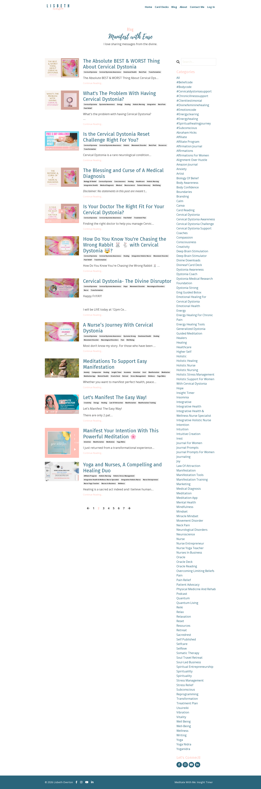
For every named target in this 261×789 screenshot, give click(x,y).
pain (122, 340)
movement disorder (139, 145)
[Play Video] (47, 412)
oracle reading (186, 566)
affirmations (184, 151)
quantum (183, 598)
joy (178, 461)
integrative (151, 104)
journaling (183, 457)
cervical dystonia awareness (110, 72)
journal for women (189, 443)
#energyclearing (187, 114)
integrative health (91, 185)
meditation (166, 372)
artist (180, 173)
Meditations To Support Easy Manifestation (115, 364)
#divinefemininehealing (192, 105)
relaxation (183, 616)
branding (182, 196)
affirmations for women (192, 155)
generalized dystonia (190, 329)
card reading (185, 210)
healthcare (140, 181)
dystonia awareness (107, 104)
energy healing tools (190, 324)
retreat (125, 376)
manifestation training (147, 403)
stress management (138, 376)
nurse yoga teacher (91, 483)
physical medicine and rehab (196, 589)
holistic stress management (123, 476)
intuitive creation (188, 434)
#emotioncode (186, 110)
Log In (211, 7)
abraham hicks (186, 132)
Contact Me (197, 7)
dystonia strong (130, 336)
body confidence (187, 187)
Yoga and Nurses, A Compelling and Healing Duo (122, 468)
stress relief (184, 685)
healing (127, 104)
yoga (179, 740)
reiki (179, 607)
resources (163, 145)
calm (179, 201)
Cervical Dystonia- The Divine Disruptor (127, 281)
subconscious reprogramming (187, 692)
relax (180, 612)
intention (136, 372)
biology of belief (90, 181)
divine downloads (188, 260)
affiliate (181, 137)
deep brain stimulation (192, 251)
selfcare (181, 644)
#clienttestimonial (189, 100)
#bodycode (184, 87)
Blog (174, 7)
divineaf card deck (189, 265)
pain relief (88, 108)
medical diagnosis (107, 185)
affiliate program (90, 476)
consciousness (119, 181)
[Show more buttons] (76, 148)
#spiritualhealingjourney (193, 123)
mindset (119, 185)
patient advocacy (143, 185)
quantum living (187, 603)
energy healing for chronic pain (194, 317)
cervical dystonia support (194, 228)
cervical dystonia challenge (195, 224)
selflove (181, 648)
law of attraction (116, 403)
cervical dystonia (90, 72)
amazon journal (187, 164)
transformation (155, 72)
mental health (103, 376)
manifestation (154, 372)
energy (119, 104)
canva (180, 205)
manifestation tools (189, 475)
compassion (96, 372)
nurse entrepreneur (150, 480)
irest (144, 372)
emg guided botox (188, 292)
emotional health (130, 72)
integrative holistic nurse (141, 256)
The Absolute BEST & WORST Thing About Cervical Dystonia (121, 64)
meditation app (89, 376)
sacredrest (183, 635)
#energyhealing (187, 119)
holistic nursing (139, 104)
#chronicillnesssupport (192, 96)
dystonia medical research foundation (194, 281)
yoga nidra (161, 376)
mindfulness (184, 507)
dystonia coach (186, 274)
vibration (182, 712)
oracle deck (115, 376)
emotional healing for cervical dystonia (191, 299)
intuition (182, 429)
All (178, 78)
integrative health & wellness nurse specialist (101, 480)
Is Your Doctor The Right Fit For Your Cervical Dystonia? (123, 209)
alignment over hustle (191, 160)
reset (180, 621)
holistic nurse (185, 365)
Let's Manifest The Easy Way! (115, 397)
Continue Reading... (92, 83)
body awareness (187, 183)
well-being (183, 726)
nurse (86, 290)
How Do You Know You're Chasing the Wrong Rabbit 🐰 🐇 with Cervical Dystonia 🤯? (124, 245)
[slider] (62, 148)
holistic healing (187, 361)
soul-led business (188, 662)
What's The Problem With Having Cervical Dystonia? (119, 96)
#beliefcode (184, 82)
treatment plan (140, 218)
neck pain (142, 72)
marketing (183, 484)
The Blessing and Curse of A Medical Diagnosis (123, 173)
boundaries (184, 192)
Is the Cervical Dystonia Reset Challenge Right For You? (116, 137)
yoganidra (183, 749)
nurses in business (109, 483)
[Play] (75, 449)
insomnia (127, 372)
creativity (87, 403)
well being (157, 185)
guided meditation (189, 333)
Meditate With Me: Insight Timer (194, 782)
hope (126, 286)
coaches (182, 233)
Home (148, 7)
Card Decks (162, 7)
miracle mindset (187, 516)
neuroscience (130, 185)
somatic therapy (187, 653)
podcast (181, 594)
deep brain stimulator (191, 256)
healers (181, 338)
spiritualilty (184, 671)
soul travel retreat (189, 657)
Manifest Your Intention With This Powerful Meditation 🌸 (121, 434)
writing (181, 735)
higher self (183, 352)
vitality (181, 717)
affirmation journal (189, 146)
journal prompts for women (195, 452)
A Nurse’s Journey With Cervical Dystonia (118, 328)
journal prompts (187, 447)
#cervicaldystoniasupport (194, 91)
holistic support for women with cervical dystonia (195, 381)
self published (186, 639)
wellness (151, 376)
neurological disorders (155, 286)
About (183, 7)
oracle (180, 557)
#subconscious (186, 128)
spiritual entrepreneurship (194, 667)
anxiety (86, 372)
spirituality (184, 676)
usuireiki (182, 708)
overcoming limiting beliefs (195, 571)
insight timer (117, 372)
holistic (126, 145)
